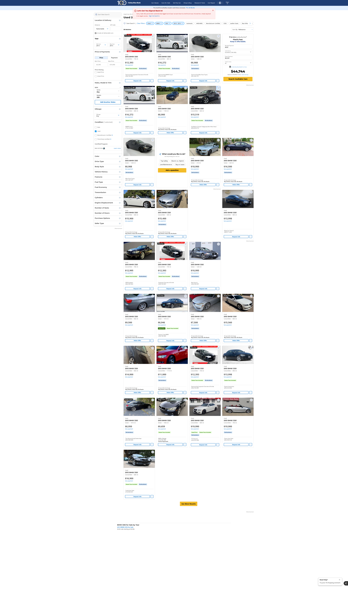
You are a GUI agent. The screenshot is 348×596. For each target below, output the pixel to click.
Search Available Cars (238, 79)
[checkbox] (99, 72)
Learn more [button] (117, 148)
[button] (220, 3)
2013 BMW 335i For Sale (125, 527)
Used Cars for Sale (129, 14)
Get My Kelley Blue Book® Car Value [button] (239, 67)
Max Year (112, 44)
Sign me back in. (154, 16)
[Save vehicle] (152, 36)
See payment (129, 65)
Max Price (111, 61)
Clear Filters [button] (141, 23)
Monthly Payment (229, 45)
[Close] (339, 580)
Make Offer (170, 132)
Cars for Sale (165, 3)
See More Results (189, 504)
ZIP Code (112, 25)
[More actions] (152, 80)
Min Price (98, 61)
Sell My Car (177, 3)
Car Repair (211, 3)
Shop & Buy (188, 3)
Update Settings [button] (244, 74)
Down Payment (229, 56)
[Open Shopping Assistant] (346, 583)
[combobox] (108, 14)
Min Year (98, 44)
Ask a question (172, 170)
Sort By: (235, 30)
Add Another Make (107, 102)
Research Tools (200, 3)
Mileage (98, 114)
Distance (97, 25)
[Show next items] (250, 23)
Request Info (137, 81)
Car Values (155, 3)
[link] (143, 69)
